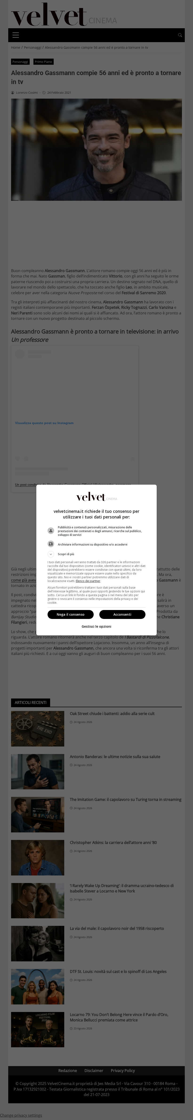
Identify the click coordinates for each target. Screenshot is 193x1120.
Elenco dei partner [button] (88, 581)
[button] (96, 554)
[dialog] (96, 560)
